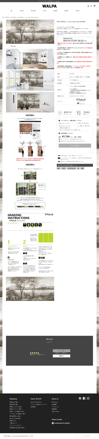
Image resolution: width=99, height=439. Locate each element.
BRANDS (7, 17)
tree (59, 168)
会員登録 (33, 407)
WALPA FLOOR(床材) (15, 418)
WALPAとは (55, 402)
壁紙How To (13, 421)
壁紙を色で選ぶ (14, 402)
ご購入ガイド (13, 423)
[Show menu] (12, 11)
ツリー (63, 168)
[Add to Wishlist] (75, 150)
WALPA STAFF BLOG (36, 402)
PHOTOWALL (14, 17)
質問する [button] (61, 356)
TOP (3, 17)
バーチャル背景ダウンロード (39, 404)
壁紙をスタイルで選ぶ (16, 407)
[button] (91, 6)
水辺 (82, 168)
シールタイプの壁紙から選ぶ (18, 414)
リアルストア (55, 407)
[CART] (94, 6)
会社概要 (54, 404)
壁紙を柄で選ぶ (14, 404)
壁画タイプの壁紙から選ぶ (17, 411)
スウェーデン (82, 103)
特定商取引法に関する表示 (17, 428)
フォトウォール (71, 168)
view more (57, 1)
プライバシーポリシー (16, 425)
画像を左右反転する (65, 128)
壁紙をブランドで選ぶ (16, 409)
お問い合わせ (55, 411)
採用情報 (54, 409)
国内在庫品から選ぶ (15, 416)
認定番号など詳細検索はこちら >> (78, 93)
